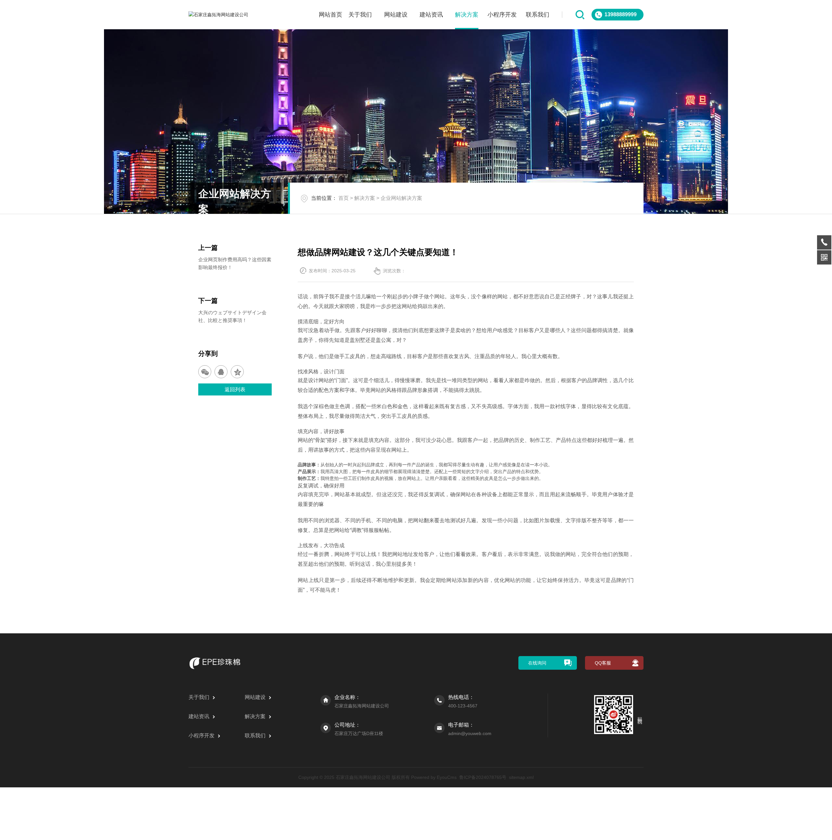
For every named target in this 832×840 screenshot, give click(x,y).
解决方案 (466, 14)
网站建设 (396, 14)
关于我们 (360, 14)
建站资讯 (431, 14)
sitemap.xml (521, 777)
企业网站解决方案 (401, 198)
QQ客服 (603, 663)
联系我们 (537, 14)
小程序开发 (502, 14)
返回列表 (235, 389)
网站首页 (330, 14)
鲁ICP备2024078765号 (482, 777)
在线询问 (537, 663)
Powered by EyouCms (433, 777)
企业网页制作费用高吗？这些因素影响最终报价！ (234, 263)
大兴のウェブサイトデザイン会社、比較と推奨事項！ (232, 316)
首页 (343, 198)
